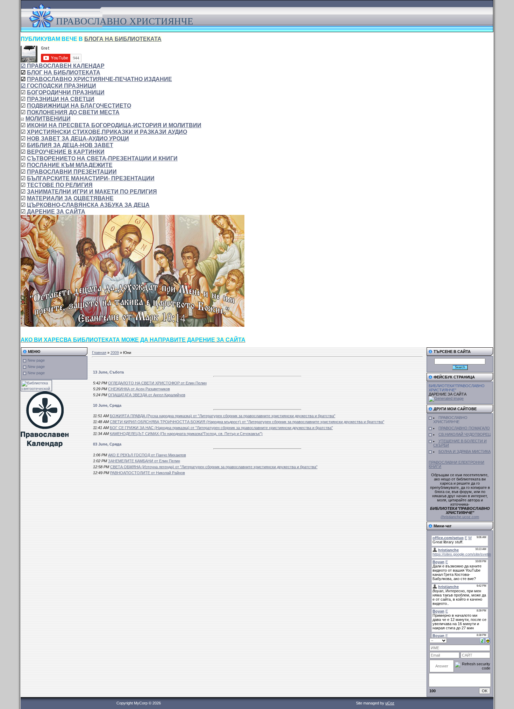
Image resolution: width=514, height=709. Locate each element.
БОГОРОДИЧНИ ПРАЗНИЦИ (66, 92)
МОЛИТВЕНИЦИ (48, 119)
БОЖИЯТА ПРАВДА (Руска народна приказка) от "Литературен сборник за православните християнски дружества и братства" (222, 416)
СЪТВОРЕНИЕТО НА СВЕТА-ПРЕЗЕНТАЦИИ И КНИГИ (102, 158)
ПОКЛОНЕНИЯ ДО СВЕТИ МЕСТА (73, 112)
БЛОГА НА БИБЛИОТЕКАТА (123, 39)
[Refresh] (482, 640)
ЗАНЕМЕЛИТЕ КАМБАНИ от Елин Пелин (144, 461)
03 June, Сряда (107, 444)
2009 (114, 352)
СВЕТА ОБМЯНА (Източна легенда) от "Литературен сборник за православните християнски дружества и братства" (213, 467)
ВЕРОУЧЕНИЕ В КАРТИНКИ (66, 152)
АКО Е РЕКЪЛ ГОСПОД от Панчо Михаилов (147, 455)
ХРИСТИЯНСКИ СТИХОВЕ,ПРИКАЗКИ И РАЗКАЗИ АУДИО (107, 132)
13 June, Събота (108, 372)
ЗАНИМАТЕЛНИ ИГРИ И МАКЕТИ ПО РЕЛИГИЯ (92, 192)
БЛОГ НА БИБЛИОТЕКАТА (63, 72)
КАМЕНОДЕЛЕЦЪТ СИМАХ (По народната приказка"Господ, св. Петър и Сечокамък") (186, 434)
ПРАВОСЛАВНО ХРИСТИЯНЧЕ (450, 419)
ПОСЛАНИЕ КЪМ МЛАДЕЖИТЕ (70, 165)
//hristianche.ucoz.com (460, 517)
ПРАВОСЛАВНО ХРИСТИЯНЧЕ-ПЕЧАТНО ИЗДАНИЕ (99, 79)
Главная (99, 352)
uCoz (389, 703)
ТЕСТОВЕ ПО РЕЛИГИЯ (60, 185)
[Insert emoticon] (488, 640)
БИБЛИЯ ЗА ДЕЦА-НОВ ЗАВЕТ (70, 145)
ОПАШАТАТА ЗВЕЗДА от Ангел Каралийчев (146, 395)
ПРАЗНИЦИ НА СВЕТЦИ (60, 99)
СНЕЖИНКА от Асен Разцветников (139, 389)
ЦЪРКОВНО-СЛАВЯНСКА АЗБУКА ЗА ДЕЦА (88, 205)
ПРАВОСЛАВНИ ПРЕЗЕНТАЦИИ (72, 172)
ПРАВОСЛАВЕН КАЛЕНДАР (63, 66)
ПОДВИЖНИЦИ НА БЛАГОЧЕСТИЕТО (79, 106)
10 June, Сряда (107, 405)
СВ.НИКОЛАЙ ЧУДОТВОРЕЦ (464, 434)
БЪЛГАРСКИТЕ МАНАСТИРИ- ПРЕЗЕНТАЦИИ (91, 178)
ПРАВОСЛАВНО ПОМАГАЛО (464, 428)
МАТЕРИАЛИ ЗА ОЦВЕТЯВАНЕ (70, 198)
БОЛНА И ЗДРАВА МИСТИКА (464, 451)
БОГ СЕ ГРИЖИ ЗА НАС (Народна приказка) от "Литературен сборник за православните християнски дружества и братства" (221, 428)
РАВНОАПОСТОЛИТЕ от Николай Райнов (147, 473)
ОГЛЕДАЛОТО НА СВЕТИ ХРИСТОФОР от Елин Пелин (157, 383)
